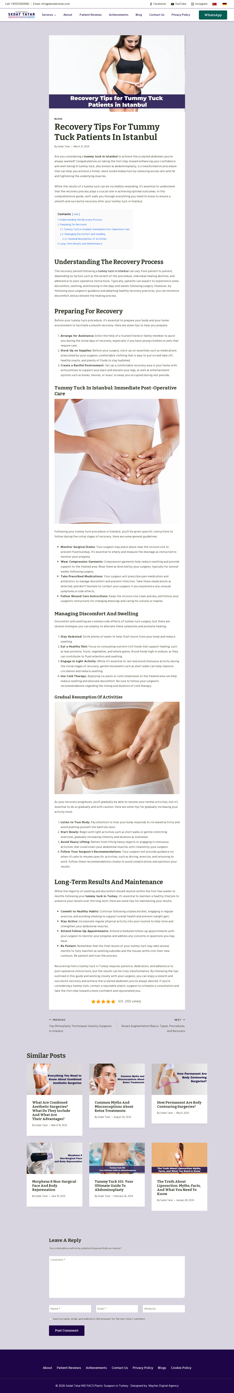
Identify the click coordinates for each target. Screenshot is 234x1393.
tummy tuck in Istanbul (113, 271)
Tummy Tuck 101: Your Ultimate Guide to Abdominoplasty (114, 1185)
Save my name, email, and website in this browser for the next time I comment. (99, 1319)
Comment (58, 1260)
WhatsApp (213, 15)
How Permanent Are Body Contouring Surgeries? (179, 1104)
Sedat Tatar (64, 147)
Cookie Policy (181, 1368)
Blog (139, 14)
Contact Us (120, 1368)
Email (101, 1309)
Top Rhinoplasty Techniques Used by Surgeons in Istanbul (80, 1026)
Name (55, 1309)
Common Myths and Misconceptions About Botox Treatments (114, 1106)
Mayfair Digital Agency (163, 1385)
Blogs (58, 119)
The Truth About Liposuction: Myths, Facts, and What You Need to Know (179, 1187)
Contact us (156, 14)
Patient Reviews (91, 14)
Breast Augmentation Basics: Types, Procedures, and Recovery (153, 1026)
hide (76, 214)
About (67, 14)
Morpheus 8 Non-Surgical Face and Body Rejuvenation (54, 1185)
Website (150, 1309)
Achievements (118, 14)
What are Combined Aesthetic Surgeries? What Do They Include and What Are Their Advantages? (51, 1110)
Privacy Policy (181, 14)
